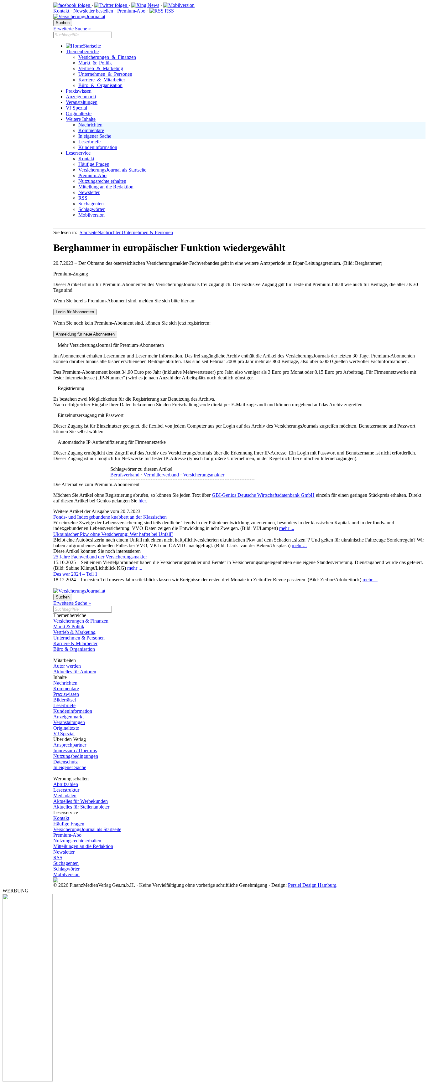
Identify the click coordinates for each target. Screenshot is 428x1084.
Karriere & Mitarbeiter (101, 79)
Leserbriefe (89, 141)
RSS (169, 10)
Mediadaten (64, 795)
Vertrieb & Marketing (100, 68)
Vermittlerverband (161, 474)
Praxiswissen (78, 91)
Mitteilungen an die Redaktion (83, 846)
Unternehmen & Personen (105, 74)
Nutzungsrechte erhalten (102, 181)
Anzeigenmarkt (81, 96)
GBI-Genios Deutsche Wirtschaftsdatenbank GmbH (263, 495)
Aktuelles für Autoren (74, 671)
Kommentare (91, 130)
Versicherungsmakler (203, 474)
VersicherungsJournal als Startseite (112, 169)
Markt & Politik (95, 62)
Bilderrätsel (64, 699)
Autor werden (67, 666)
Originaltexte (78, 113)
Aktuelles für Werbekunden (80, 801)
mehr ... (286, 528)
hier (142, 500)
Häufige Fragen (93, 164)
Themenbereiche (82, 51)
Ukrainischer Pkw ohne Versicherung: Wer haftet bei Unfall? (113, 534)
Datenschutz (65, 761)
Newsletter (84, 10)
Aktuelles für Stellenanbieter (81, 806)
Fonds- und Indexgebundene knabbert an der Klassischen (110, 517)
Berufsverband (124, 474)
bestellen (104, 10)
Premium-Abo (131, 10)
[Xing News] (145, 5)
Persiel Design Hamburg (312, 885)
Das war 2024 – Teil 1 (75, 574)
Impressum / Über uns (75, 750)
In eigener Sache (94, 136)
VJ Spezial (76, 107)
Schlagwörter (91, 209)
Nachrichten (90, 124)
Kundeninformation (97, 147)
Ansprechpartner (69, 744)
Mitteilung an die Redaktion (105, 186)
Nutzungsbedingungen (75, 756)
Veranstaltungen (81, 102)
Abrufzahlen (65, 784)
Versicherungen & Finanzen (107, 57)
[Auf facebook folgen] (72, 5)
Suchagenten (91, 203)
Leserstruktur (66, 790)
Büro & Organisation (100, 85)
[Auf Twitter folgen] (111, 5)
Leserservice (78, 153)
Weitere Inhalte (81, 119)
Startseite (92, 46)
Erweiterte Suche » (72, 28)
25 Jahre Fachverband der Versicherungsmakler (100, 556)
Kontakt (61, 10)
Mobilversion (91, 215)
